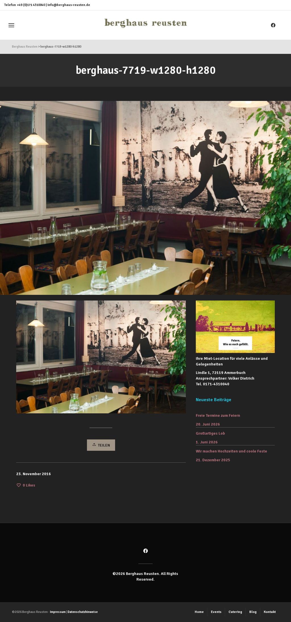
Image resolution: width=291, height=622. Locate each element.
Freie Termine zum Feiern (218, 415)
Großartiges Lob (210, 433)
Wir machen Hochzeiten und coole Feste (231, 451)
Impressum (58, 612)
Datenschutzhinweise (83, 612)
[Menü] (11, 25)
